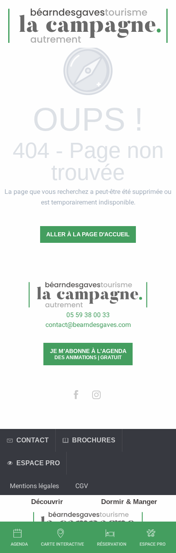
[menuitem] (47, 501)
